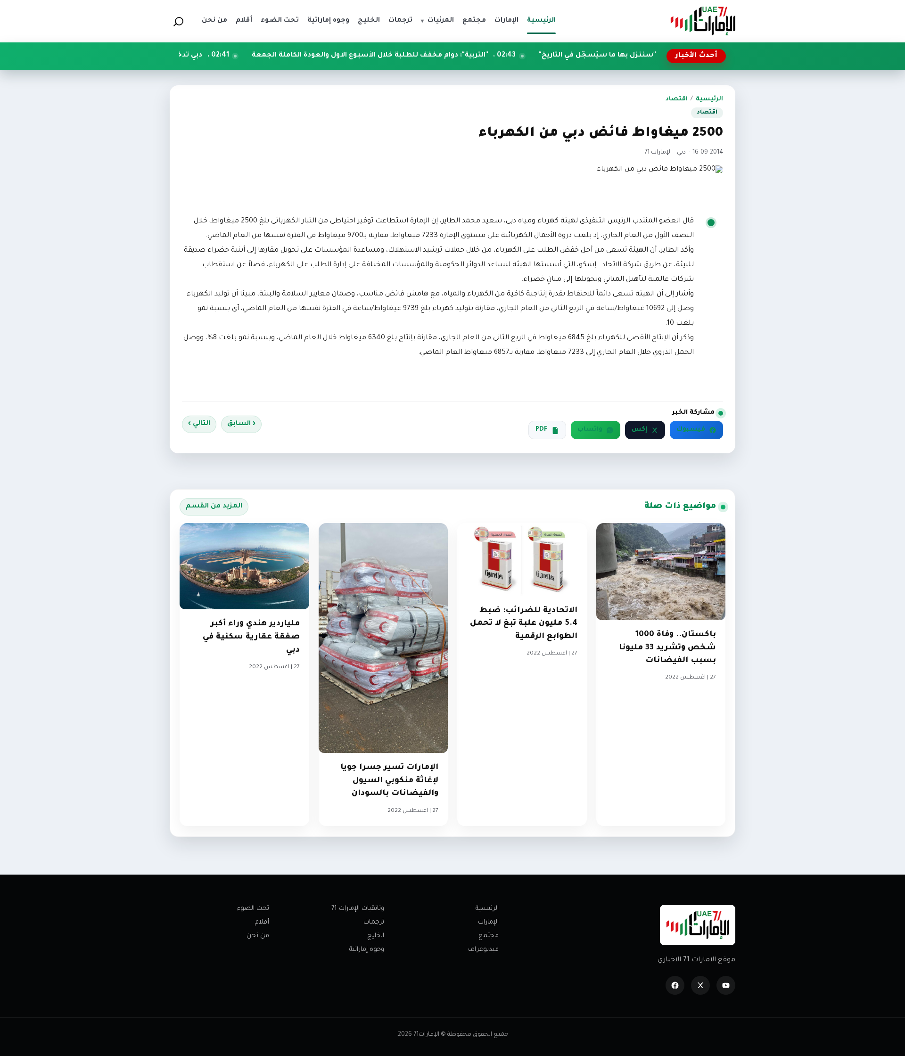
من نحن (258, 936)
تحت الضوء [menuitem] (280, 21)
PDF (541, 429)
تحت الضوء (253, 908)
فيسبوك (690, 429)
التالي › (199, 424)
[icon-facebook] (675, 985)
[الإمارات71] (702, 21)
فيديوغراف (483, 949)
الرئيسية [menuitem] (541, 21)
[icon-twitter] (700, 985)
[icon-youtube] (725, 985)
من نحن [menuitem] (214, 21)
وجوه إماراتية (366, 949)
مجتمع (488, 936)
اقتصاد (677, 99)
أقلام (262, 922)
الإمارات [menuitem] (506, 21)
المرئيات (437, 21)
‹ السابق (241, 424)
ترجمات (373, 922)
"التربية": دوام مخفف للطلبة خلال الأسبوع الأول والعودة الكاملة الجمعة (421, 55)
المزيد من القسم (214, 506)
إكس (639, 429)
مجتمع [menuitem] (474, 21)
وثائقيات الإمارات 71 (357, 908)
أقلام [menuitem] (244, 21)
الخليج (375, 936)
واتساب (589, 429)
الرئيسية (709, 99)
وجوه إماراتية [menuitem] (328, 21)
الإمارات (488, 922)
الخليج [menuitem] (369, 21)
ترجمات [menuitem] (400, 21)
